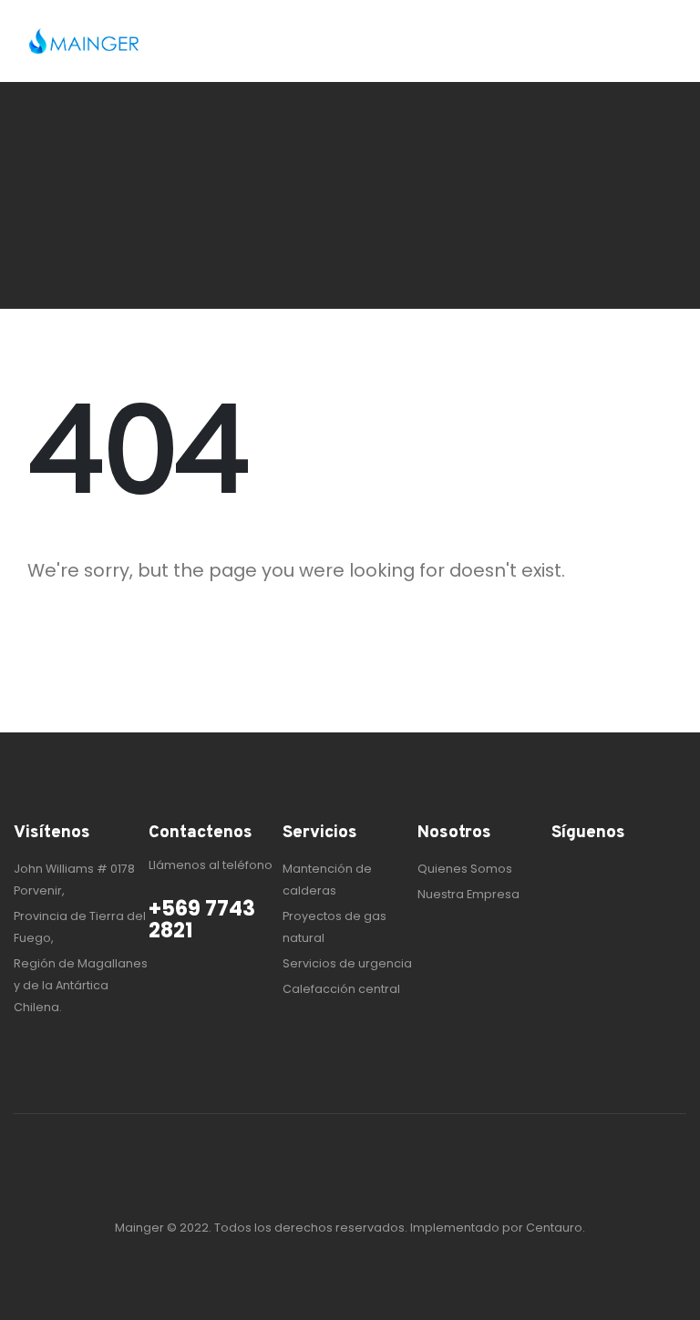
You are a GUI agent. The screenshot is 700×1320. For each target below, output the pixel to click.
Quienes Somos (464, 868)
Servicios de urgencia (347, 963)
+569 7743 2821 (202, 919)
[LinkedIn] (622, 870)
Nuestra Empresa (468, 894)
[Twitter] (593, 870)
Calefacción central (341, 989)
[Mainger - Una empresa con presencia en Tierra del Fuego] (83, 41)
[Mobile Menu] (653, 41)
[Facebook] (564, 870)
